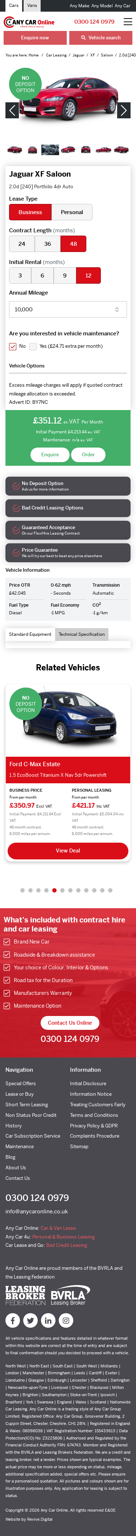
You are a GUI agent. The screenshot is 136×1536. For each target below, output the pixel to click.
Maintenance (19, 1146)
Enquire (50, 455)
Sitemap (79, 1146)
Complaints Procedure (94, 1136)
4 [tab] (46, 890)
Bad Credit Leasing (66, 1245)
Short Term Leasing (26, 1105)
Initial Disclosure (88, 1083)
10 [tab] (94, 890)
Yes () (71, 346)
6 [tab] (62, 890)
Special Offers (20, 1083)
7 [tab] (70, 890)
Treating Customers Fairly (97, 1105)
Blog (10, 1157)
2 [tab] (30, 890)
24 (21, 243)
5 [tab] (54, 890)
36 (47, 243)
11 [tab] (102, 890)
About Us (15, 1168)
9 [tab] (86, 890)
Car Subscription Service (32, 1136)
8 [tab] (78, 890)
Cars (13, 5)
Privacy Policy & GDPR (94, 1126)
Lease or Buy (19, 1094)
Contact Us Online (70, 1023)
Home (34, 55)
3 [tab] (38, 890)
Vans (32, 5)
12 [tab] (110, 890)
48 (73, 243)
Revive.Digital (40, 1519)
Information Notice (91, 1094)
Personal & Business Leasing (63, 1237)
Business (30, 212)
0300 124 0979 (94, 21)
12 (88, 275)
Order (88, 455)
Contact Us (17, 1178)
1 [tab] (22, 890)
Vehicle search (104, 38)
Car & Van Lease (58, 1228)
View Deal (68, 850)
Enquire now (35, 38)
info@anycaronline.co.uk (36, 1211)
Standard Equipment (30, 634)
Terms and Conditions (94, 1115)
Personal (72, 212)
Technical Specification (82, 634)
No (22, 346)
